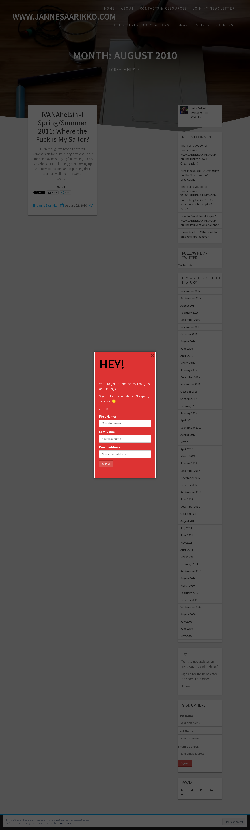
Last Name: (107, 432)
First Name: (107, 416)
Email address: (110, 447)
